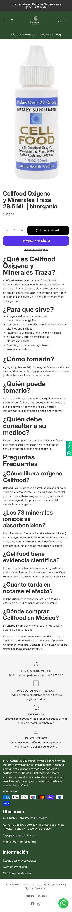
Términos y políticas (36, 895)
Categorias (46, 34)
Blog (58, 34)
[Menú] (4, 20)
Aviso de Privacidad (15, 866)
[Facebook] (32, 904)
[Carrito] (68, 21)
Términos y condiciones (17, 873)
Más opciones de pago (36, 249)
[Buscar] (12, 21)
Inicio (14, 34)
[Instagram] (39, 904)
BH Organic (21, 884)
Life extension (28, 34)
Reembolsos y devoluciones (19, 860)
